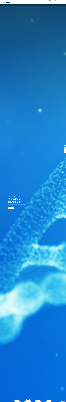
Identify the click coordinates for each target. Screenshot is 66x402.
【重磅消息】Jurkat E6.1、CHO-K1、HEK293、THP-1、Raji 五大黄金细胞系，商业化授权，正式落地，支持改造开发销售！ (17, 5)
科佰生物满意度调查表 (40, 5)
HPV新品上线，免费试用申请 (52, 5)
